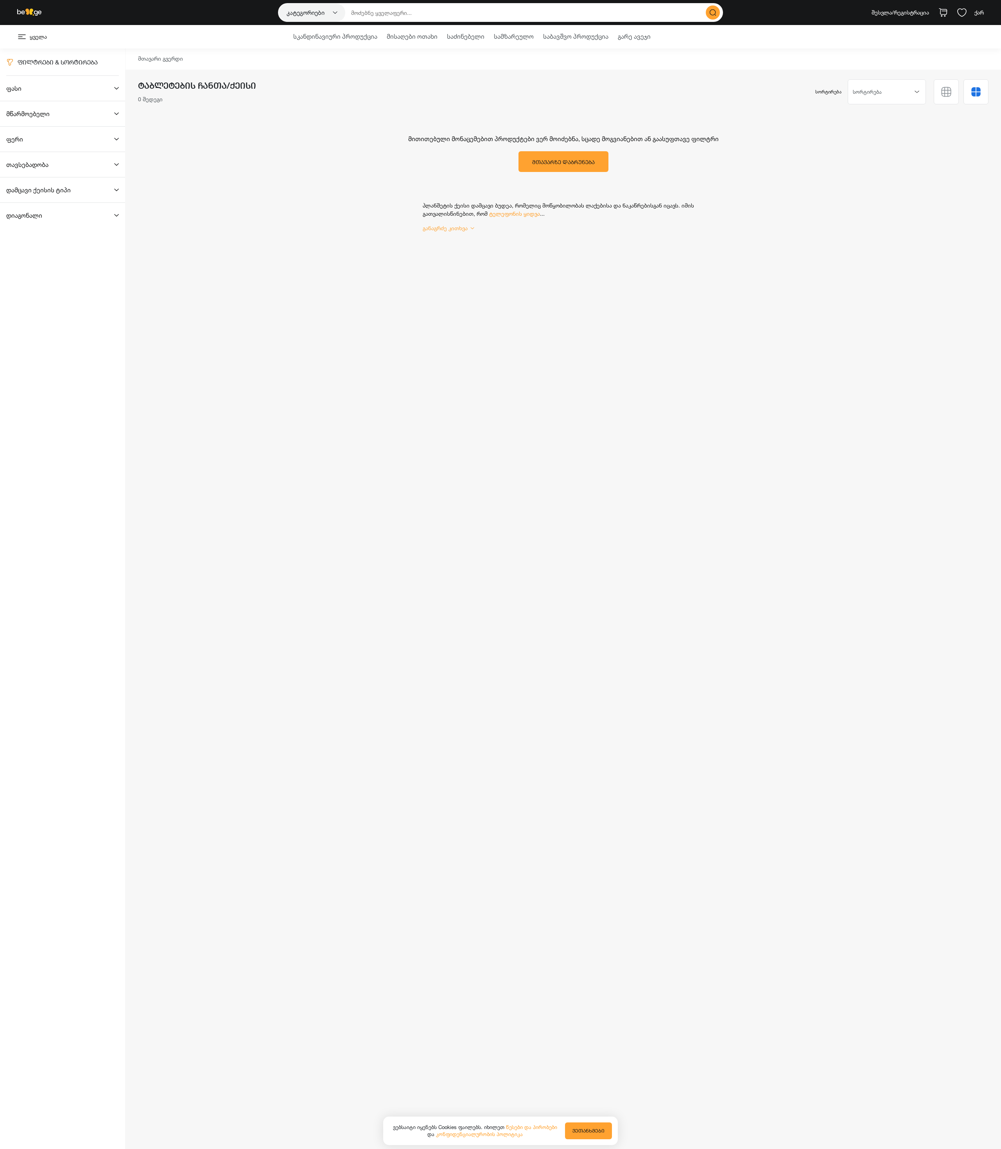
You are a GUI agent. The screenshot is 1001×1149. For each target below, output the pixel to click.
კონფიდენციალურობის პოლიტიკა (479, 1134)
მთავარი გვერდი (160, 59)
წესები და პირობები (531, 1127)
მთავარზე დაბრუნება (563, 162)
